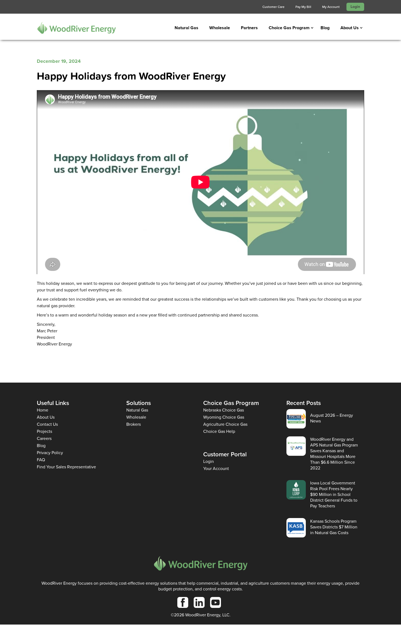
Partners (249, 28)
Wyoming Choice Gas (223, 417)
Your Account (216, 468)
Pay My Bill (303, 6)
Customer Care (273, 6)
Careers (44, 438)
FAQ (41, 460)
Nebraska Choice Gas (223, 410)
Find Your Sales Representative (66, 467)
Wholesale (219, 28)
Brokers (133, 424)
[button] (289, 28)
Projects (44, 431)
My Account (331, 6)
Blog (325, 28)
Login (355, 7)
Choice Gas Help (219, 431)
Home (42, 410)
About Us (46, 417)
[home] (76, 27)
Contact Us (47, 424)
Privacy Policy (50, 453)
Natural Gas (186, 28)
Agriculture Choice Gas (225, 424)
